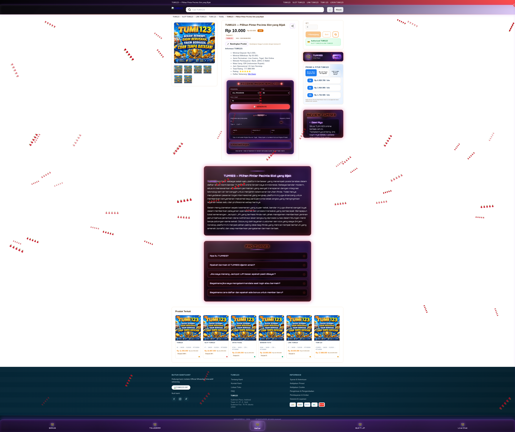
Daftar (257, 428)
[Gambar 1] (178, 69)
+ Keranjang (313, 34)
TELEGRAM (155, 428)
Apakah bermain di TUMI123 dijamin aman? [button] (232, 265)
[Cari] (189, 9)
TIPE (262, 89)
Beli (326, 34)
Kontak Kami (236, 383)
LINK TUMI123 (312, 2)
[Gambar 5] (178, 79)
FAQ (233, 391)
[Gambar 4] (207, 69)
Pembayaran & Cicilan (299, 395)
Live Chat (462, 428)
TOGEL (221, 17)
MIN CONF (234, 97)
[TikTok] (186, 399)
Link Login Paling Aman (335, 73)
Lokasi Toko (236, 387)
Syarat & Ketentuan (298, 380)
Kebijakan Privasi (297, 383)
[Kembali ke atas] (509, 418)
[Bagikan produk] (292, 26)
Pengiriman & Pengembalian (302, 391)
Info (336, 57)
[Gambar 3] (198, 69)
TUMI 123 (324, 2)
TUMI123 (286, 2)
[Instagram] (180, 399)
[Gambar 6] (188, 79)
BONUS (52, 428)
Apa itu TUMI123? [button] (219, 256)
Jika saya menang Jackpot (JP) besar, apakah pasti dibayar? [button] (243, 274)
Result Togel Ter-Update (323, 72)
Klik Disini (252, 74)
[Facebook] (174, 399)
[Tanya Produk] (336, 34)
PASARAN (234, 89)
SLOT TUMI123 (299, 2)
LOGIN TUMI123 (336, 2)
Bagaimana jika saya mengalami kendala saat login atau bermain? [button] (245, 283)
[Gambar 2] (188, 69)
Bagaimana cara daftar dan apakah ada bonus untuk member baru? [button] (246, 292)
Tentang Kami (237, 380)
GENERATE (260, 107)
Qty (307, 23)
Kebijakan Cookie (297, 387)
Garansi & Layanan (298, 399)
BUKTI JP (360, 428)
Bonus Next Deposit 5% (311, 72)
